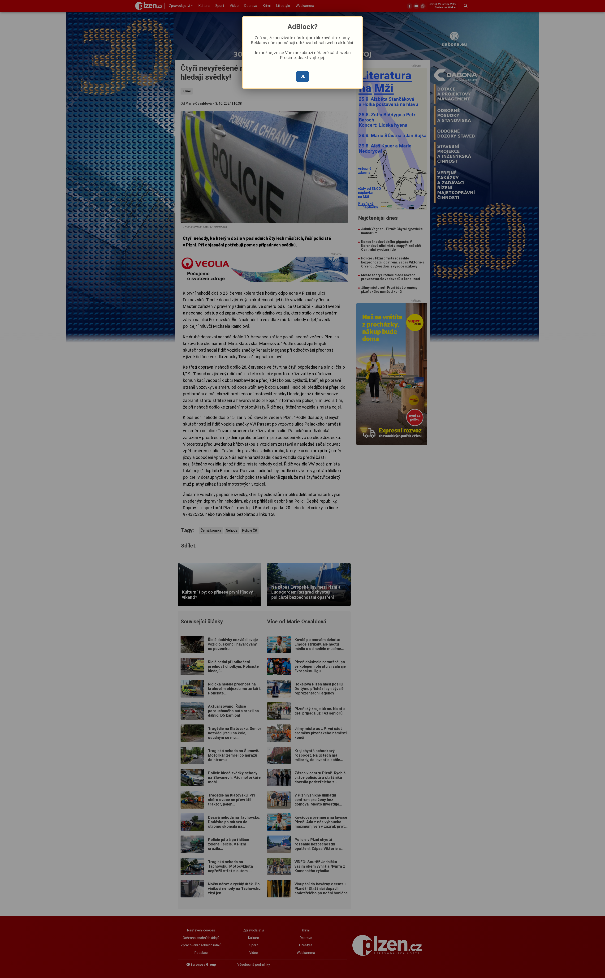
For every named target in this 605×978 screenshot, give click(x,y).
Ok (302, 76)
